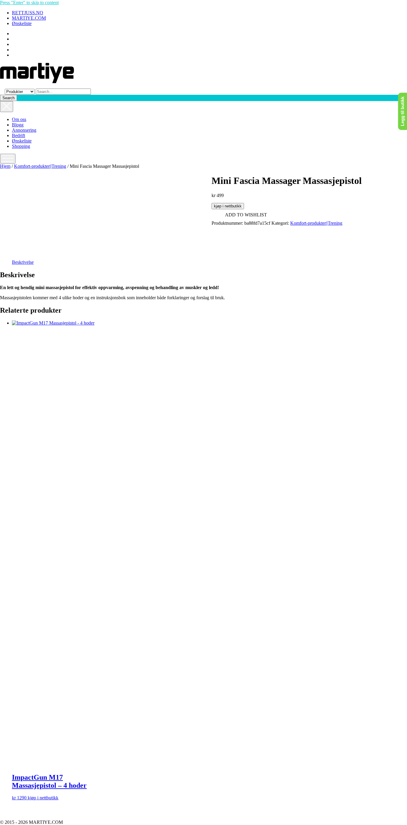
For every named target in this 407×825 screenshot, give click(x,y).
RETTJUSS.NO (27, 12)
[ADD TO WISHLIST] (17, 326)
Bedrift (18, 135)
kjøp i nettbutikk (228, 206)
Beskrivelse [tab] (23, 262)
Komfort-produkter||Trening (40, 166)
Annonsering (24, 130)
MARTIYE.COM (29, 18)
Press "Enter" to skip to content (29, 2)
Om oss (19, 119)
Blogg (18, 124)
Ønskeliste (22, 23)
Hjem (5, 166)
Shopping (21, 146)
